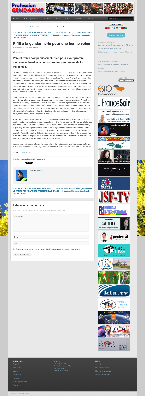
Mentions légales (59, 368)
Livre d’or (90, 19)
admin (39, 170)
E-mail (18, 237)
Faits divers (47, 19)
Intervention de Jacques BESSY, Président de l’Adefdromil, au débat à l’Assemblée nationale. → (72, 33)
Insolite (67, 19)
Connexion (98, 364)
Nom (18, 244)
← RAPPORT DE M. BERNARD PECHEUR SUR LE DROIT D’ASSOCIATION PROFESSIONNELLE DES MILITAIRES (32, 35)
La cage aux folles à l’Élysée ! (116, 71)
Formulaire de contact (61, 371)
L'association (17, 374)
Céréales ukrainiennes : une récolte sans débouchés (115, 52)
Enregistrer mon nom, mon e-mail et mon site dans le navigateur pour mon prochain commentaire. (48, 249)
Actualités (16, 19)
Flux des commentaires (103, 371)
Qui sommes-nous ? (60, 363)
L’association (78, 19)
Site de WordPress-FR (102, 374)
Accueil (24, 27)
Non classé (16, 378)
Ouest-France (25, 152)
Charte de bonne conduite (62, 366)
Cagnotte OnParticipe (116, 35)
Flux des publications (102, 367)
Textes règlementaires (31, 19)
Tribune (57, 19)
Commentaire (18, 216)
